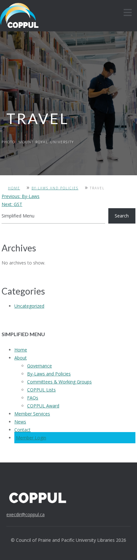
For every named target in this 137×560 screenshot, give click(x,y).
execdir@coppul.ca (25, 514)
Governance (39, 366)
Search (122, 216)
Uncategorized (29, 306)
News (20, 422)
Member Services (32, 414)
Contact (22, 430)
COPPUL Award (43, 406)
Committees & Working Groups (59, 382)
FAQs (32, 398)
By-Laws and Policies (55, 188)
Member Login (31, 438)
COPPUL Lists (41, 390)
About (20, 358)
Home (14, 188)
